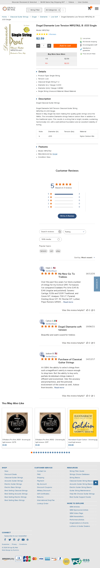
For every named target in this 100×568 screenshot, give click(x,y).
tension (43, 251)
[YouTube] (23, 540)
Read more (68, 302)
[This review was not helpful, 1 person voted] (92, 395)
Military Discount (43, 491)
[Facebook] (5, 540)
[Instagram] (14, 540)
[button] (97, 284)
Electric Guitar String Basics (81, 487)
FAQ (38, 474)
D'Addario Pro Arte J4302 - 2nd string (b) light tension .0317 (50, 441)
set (51, 251)
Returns (40, 497)
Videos (71, 2)
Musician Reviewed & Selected (24, 2)
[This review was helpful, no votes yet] (87, 310)
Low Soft (54, 17)
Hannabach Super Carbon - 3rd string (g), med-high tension (83, 441)
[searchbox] (48, 232)
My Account (42, 484)
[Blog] (27, 540)
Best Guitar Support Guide (80, 497)
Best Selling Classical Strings (16, 491)
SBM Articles (75, 507)
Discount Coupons (44, 487)
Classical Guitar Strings (19, 17)
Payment (40, 481)
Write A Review (67, 216)
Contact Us (41, 471)
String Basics (75, 478)
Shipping (40, 478)
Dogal (34, 17)
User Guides (83, 2)
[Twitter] (10, 540)
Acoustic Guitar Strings (14, 481)
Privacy (14, 544)
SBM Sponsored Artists (79, 510)
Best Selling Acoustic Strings (16, 494)
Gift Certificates (43, 494)
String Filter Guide (77, 471)
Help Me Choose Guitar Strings (82, 494)
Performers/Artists (77, 520)
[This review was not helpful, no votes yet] (92, 310)
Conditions (23, 544)
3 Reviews (52, 34)
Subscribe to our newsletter (15, 536)
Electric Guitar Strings (13, 484)
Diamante (44, 17)
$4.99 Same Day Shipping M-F (52, 2)
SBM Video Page (76, 513)
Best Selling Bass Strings (15, 500)
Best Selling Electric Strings (16, 497)
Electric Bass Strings (13, 487)
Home (4, 17)
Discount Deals (11, 474)
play (58, 251)
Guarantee (5, 544)
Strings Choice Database (79, 474)
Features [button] (43, 147)
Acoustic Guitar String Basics (81, 484)
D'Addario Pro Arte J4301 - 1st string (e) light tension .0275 (16, 441)
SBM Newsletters (76, 516)
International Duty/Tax (46, 500)
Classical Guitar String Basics (81, 481)
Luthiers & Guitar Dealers (80, 526)
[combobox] (74, 231)
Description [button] (45, 99)
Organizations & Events (79, 523)
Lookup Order (42, 503)
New (6, 471)
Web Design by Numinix (10, 550)
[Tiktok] (19, 540)
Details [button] (42, 72)
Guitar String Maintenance (80, 491)
